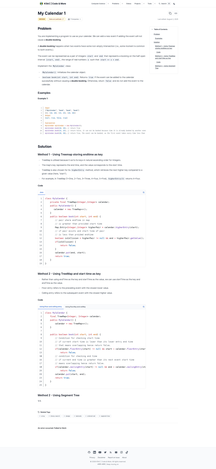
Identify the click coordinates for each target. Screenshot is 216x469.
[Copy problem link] (175, 13)
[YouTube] (100, 452)
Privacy (92, 457)
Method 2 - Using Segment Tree (165, 67)
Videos (128, 4)
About (124, 457)
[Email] (116, 452)
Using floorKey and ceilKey (75, 307)
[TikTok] (127, 452)
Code (158, 52)
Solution (157, 42)
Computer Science (98, 4)
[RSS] (110, 452)
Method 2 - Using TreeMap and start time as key (165, 57)
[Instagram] (121, 452)
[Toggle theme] (174, 4)
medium (42, 19)
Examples (158, 38)
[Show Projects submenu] (144, 3)
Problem (157, 34)
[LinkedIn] (94, 452)
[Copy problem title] (170, 13)
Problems (115, 4)
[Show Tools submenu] (155, 3)
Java (41, 192)
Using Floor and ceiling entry (51, 307)
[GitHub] (89, 452)
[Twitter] (105, 452)
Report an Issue (113, 457)
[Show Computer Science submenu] (108, 3)
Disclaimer (101, 457)
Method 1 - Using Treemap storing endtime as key (165, 47)
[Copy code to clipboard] (142, 106)
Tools (150, 4)
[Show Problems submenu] (122, 3)
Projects (138, 4)
